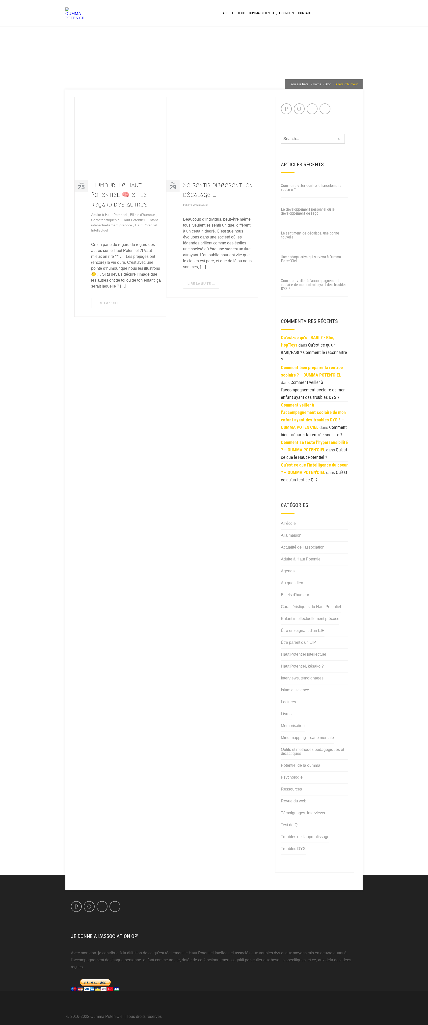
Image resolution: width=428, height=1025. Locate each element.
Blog (241, 13)
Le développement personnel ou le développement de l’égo (308, 211)
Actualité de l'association (302, 547)
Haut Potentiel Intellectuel (303, 654)
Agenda (288, 571)
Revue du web (293, 801)
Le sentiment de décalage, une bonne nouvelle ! (310, 235)
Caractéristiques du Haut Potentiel (118, 220)
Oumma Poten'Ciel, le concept (271, 13)
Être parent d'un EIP (298, 642)
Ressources (291, 789)
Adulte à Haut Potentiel (109, 215)
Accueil (228, 13)
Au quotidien (292, 583)
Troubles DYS (293, 849)
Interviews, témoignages (302, 678)
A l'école (288, 523)
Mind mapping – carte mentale (307, 737)
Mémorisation (293, 726)
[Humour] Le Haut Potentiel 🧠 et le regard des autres (119, 194)
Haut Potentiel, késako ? (302, 666)
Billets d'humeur (143, 215)
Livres (286, 714)
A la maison (291, 535)
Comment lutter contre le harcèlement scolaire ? (311, 187)
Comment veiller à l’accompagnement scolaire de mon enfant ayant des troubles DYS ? (314, 284)
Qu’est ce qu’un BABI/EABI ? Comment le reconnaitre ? (314, 352)
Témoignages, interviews (303, 813)
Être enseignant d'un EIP (302, 630)
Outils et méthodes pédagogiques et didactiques (312, 751)
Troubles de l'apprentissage (305, 837)
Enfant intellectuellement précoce (310, 618)
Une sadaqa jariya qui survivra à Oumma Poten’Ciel (311, 259)
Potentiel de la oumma (300, 765)
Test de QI (289, 825)
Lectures (288, 702)
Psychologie (292, 777)
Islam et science (295, 690)
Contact (305, 13)
